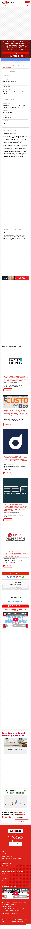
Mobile (4, 115)
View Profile (7, 390)
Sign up (21, 821)
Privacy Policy (5, 865)
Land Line (5, 110)
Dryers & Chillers (7, 67)
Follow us (5, 120)
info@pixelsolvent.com (10, 913)
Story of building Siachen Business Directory (12, 858)
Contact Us (4, 861)
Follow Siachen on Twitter (16, 601)
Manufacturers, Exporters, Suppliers (14, 65)
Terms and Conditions (7, 863)
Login (3, 873)
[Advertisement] (15, 24)
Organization (6, 75)
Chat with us (16, 844)
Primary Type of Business (9, 84)
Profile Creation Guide (7, 856)
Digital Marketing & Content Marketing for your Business (15, 610)
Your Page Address (7, 79)
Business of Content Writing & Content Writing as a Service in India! (15, 748)
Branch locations (7, 89)
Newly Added (20, 921)
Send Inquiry (15, 53)
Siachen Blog (5, 878)
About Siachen (5, 853)
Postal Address (6, 103)
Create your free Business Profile (9, 876)
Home (3, 66)
